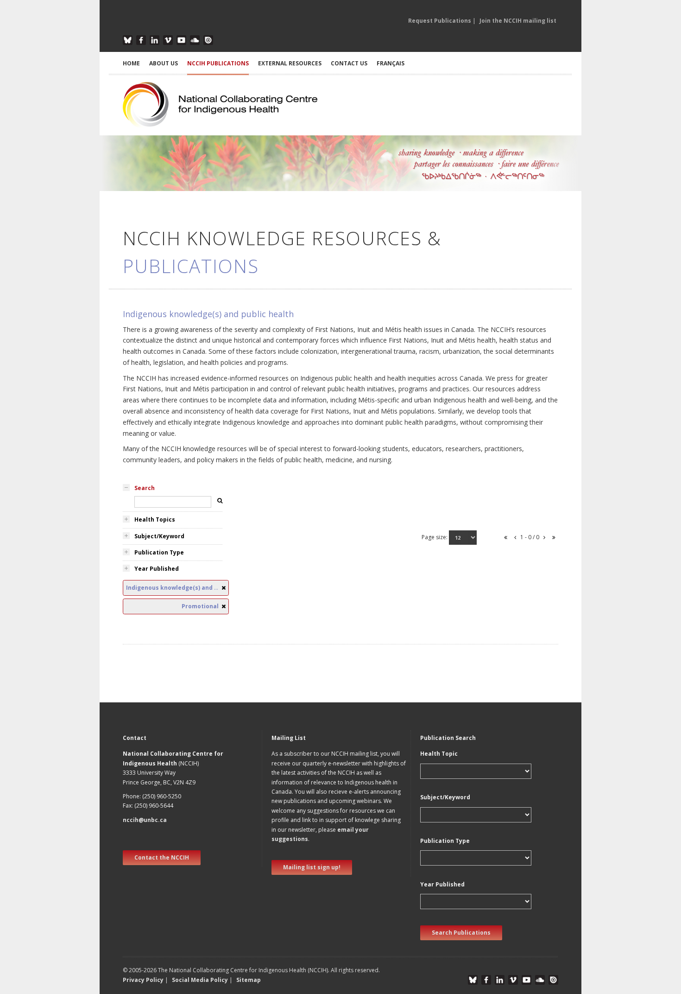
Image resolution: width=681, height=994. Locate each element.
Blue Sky (127, 40)
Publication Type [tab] (159, 552)
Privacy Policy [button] (143, 980)
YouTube (181, 40)
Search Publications (461, 933)
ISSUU (208, 40)
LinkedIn (154, 40)
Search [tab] (144, 488)
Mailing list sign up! (311, 867)
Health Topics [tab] (154, 519)
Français (390, 63)
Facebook (141, 40)
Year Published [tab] (156, 569)
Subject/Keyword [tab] (159, 536)
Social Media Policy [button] (200, 980)
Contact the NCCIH (161, 857)
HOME (131, 63)
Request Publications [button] (439, 21)
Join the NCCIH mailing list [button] (517, 21)
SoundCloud (195, 40)
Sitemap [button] (248, 980)
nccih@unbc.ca (145, 820)
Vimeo (168, 40)
